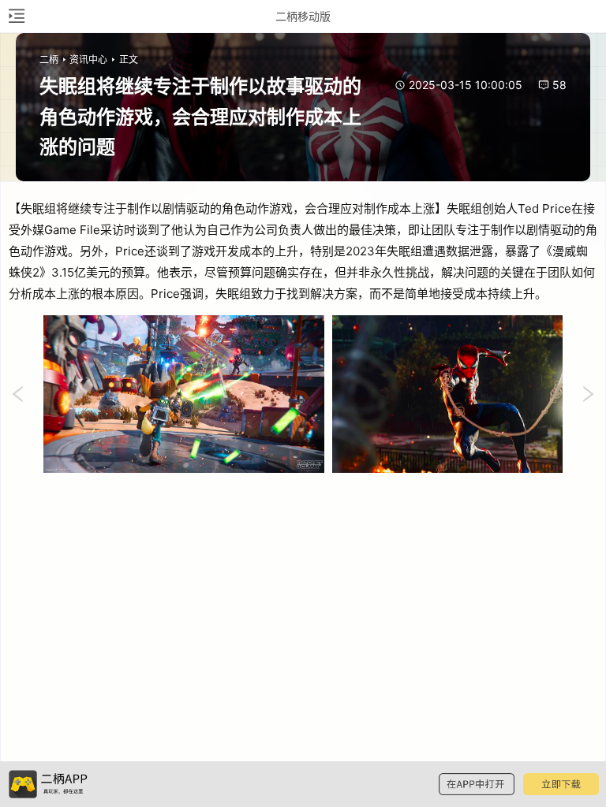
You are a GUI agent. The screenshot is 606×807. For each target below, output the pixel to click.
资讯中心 (88, 59)
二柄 (48, 59)
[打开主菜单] (16, 16)
